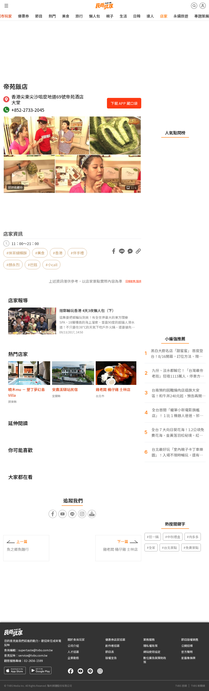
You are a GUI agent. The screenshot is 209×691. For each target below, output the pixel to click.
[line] (90, 671)
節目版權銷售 (189, 639)
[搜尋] (194, 6)
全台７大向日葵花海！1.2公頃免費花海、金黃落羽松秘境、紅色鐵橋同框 (177, 432)
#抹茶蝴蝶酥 (16, 252)
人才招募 (73, 652)
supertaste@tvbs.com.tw (35, 650)
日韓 (136, 16)
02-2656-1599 (33, 661)
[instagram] (100, 671)
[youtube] (80, 671)
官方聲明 (187, 652)
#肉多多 (193, 536)
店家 (163, 16)
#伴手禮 (77, 252)
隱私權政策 (150, 646)
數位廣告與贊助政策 (154, 660)
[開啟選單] (6, 6)
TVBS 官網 (181, 685)
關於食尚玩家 (76, 639)
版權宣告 (111, 658)
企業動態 (73, 658)
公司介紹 (73, 646)
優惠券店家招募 (115, 639)
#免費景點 (191, 547)
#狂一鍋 (153, 536)
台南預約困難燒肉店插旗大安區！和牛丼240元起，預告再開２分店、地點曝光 (179, 393)
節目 (38, 16)
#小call (51, 264)
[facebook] (71, 671)
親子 (109, 16)
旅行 (79, 16)
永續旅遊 (180, 16)
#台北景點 (169, 547)
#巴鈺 (32, 264)
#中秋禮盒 (172, 536)
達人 (150, 16)
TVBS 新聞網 (198, 685)
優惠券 (23, 16)
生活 (123, 16)
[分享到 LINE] (122, 251)
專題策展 (201, 16)
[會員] (203, 6)
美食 (65, 16)
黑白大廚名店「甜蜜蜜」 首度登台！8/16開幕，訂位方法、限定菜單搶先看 (177, 353)
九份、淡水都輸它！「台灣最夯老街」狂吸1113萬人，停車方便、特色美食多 (177, 373)
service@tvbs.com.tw (32, 655)
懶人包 (94, 16)
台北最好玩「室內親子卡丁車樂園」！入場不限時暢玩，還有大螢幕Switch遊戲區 (177, 452)
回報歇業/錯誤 (133, 281)
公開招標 (187, 646)
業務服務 (149, 639)
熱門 (52, 16)
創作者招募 (112, 646)
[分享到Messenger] (130, 251)
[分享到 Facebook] (114, 251)
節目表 (109, 652)
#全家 (151, 547)
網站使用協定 (151, 652)
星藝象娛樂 (188, 658)
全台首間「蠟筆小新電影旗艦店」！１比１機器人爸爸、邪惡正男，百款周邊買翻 (177, 412)
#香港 (57, 252)
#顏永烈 (13, 264)
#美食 (40, 252)
